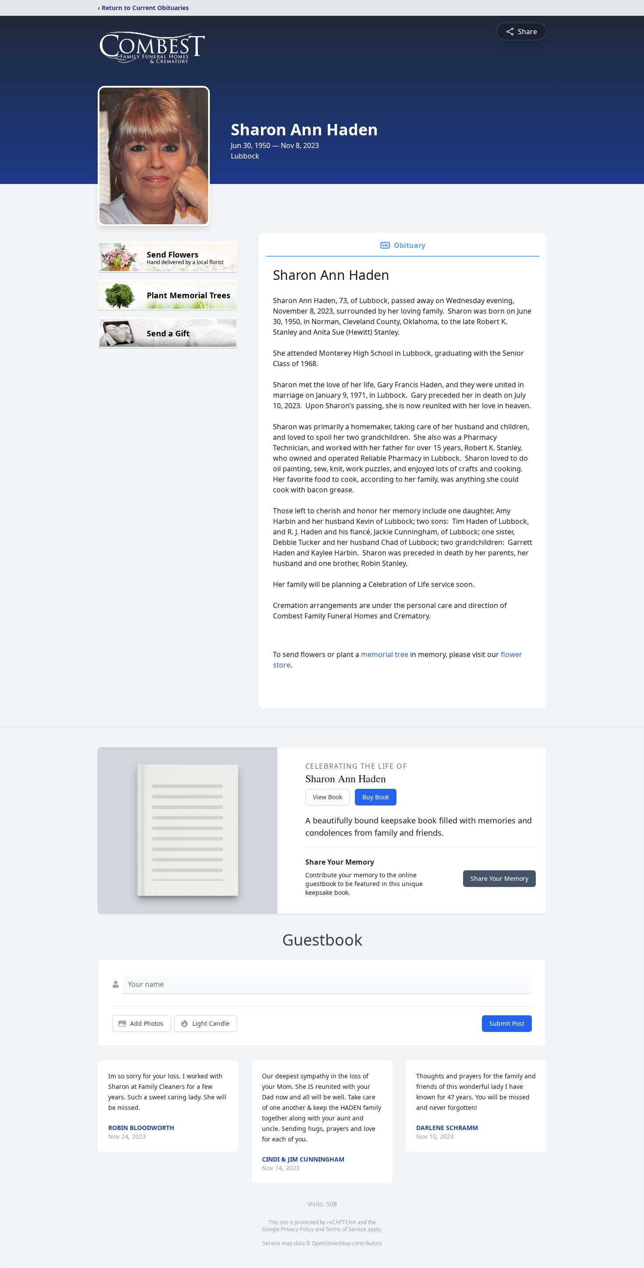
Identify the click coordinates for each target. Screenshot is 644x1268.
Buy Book (375, 797)
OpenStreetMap (331, 1243)
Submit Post (506, 1023)
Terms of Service (346, 1229)
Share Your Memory (499, 878)
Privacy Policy (297, 1229)
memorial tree (384, 654)
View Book (327, 797)
